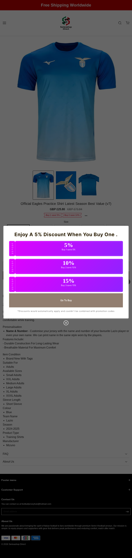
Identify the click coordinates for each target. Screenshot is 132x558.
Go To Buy (66, 300)
